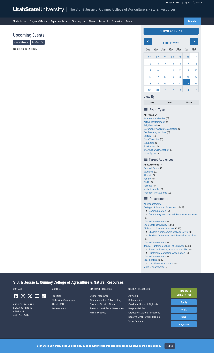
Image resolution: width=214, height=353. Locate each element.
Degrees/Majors (38, 21)
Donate (192, 21)
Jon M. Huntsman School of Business (164, 245)
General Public (151, 168)
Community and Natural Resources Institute (173, 214)
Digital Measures (99, 295)
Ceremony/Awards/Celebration (160, 128)
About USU (58, 304)
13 (180, 70)
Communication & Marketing (105, 300)
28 (164, 57)
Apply (184, 302)
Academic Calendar (154, 118)
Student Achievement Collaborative (168, 231)
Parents (148, 185)
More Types (150, 153)
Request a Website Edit (184, 293)
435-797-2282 (21, 314)
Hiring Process (98, 312)
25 (164, 83)
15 (196, 70)
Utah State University (155, 224)
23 (149, 83)
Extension (117, 21)
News (92, 21)
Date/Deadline (151, 139)
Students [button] (17, 21)
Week (170, 102)
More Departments (155, 221)
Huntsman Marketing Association (167, 252)
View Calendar (136, 321)
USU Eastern (151, 259)
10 (157, 70)
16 (150, 76)
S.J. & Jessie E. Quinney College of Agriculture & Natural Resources (68, 282)
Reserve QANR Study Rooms (144, 316)
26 (149, 57)
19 (172, 76)
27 (157, 57)
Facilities (56, 295)
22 (195, 76)
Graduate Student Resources (144, 312)
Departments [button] (57, 21)
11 (165, 70)
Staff (146, 182)
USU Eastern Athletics (161, 263)
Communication (157, 210)
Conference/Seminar (155, 132)
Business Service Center (103, 304)
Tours (129, 21)
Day (152, 102)
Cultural (148, 135)
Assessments (59, 308)
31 (187, 57)
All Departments (152, 203)
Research (103, 21)
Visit (184, 309)
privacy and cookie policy (147, 345)
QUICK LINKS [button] (174, 2)
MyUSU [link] (187, 2)
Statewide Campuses (63, 300)
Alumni (147, 175)
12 (172, 70)
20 (180, 76)
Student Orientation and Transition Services (173, 235)
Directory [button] (77, 21)
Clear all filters (20, 42)
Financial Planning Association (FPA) (169, 249)
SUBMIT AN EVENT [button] (171, 31)
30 (180, 57)
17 (157, 76)
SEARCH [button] (199, 2)
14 (187, 70)
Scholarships (135, 300)
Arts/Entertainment (154, 121)
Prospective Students (155, 192)
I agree (169, 346)
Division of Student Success (159, 228)
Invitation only (151, 189)
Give (183, 317)
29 (172, 57)
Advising (133, 295)
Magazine (183, 324)
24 (157, 83)
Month (189, 102)
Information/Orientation (156, 149)
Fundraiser (149, 146)
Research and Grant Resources (107, 308)
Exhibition (149, 142)
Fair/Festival (150, 125)
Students (148, 171)
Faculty (148, 178)
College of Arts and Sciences (160, 207)
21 (187, 76)
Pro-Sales (36, 42)
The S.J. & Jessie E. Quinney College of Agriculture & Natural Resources (122, 9)
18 (165, 76)
